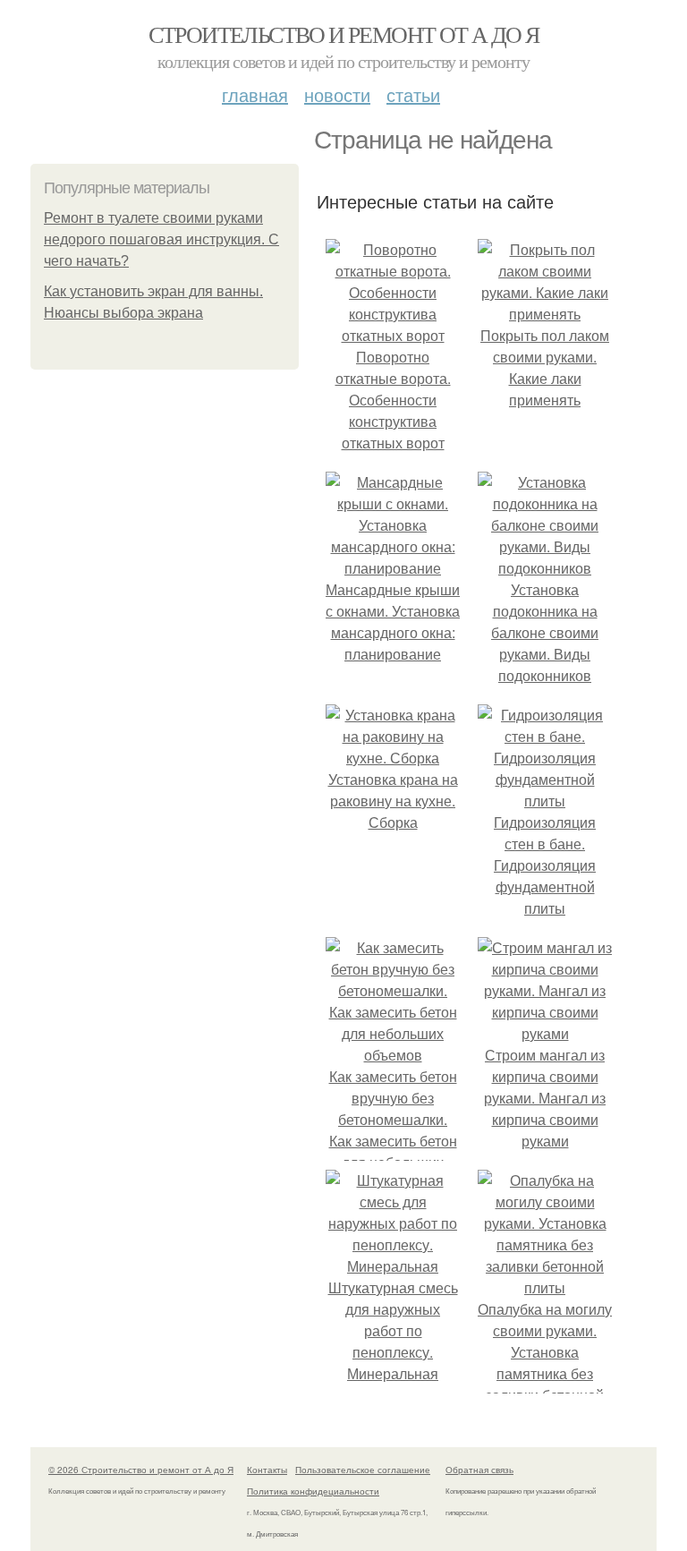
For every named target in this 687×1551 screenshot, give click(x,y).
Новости (337, 94)
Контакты (267, 1469)
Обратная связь (479, 1469)
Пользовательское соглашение (362, 1469)
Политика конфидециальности (313, 1491)
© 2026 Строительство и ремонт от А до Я (140, 1469)
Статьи (413, 94)
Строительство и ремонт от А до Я (343, 34)
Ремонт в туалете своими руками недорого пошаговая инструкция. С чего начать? (161, 239)
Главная (255, 94)
